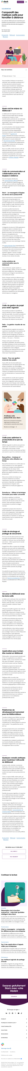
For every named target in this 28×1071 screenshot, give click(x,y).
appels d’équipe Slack (10, 245)
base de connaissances (13, 578)
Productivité (5, 35)
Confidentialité (4, 1051)
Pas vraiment (14, 856)
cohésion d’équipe (13, 157)
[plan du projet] (14, 893)
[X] (15, 1013)
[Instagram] (9, 1013)
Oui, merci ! (14, 851)
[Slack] (4, 2)
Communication (20, 35)
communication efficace (11, 180)
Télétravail (12, 35)
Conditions (12, 1051)
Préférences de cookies (6, 1055)
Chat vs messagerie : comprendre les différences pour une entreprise (13, 930)
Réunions (5, 37)
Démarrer (20, 2)
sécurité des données (9, 140)
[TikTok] (21, 1013)
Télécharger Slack (5, 1048)
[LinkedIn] (6, 1013)
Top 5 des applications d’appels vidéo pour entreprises (12, 945)
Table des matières (6, 70)
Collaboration (6, 8)
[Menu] (26, 2)
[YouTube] (18, 1013)
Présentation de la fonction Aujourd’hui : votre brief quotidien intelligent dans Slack (12, 912)
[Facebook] (12, 1013)
